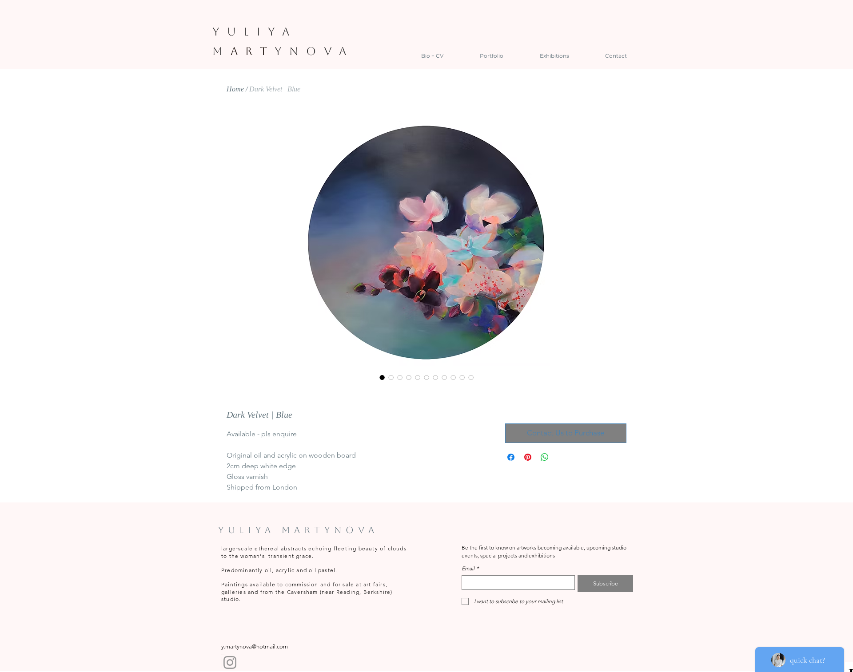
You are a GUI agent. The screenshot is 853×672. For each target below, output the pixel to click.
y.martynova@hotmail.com (254, 646)
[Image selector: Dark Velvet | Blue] (382, 377)
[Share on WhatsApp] (544, 457)
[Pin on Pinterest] (527, 457)
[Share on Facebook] (511, 457)
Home (235, 89)
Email (470, 568)
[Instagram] (230, 662)
